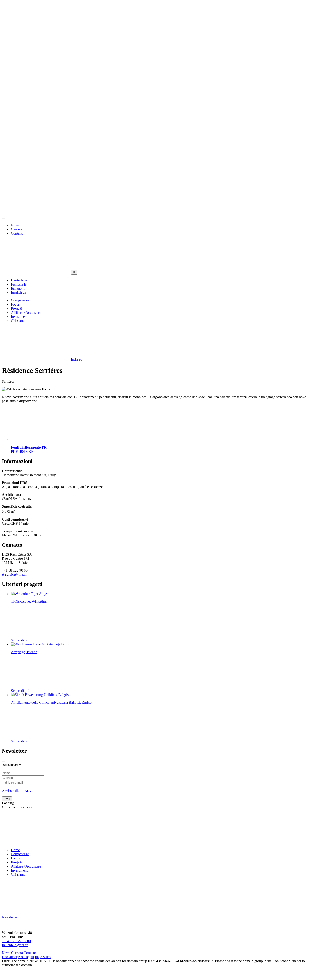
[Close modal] (3, 761)
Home (15, 850)
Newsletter (9, 917)
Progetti (16, 308)
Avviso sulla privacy (16, 790)
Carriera (17, 229)
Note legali (26, 957)
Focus (15, 304)
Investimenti (19, 317)
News (15, 225)
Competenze (20, 300)
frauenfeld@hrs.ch (15, 945)
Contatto (17, 233)
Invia (7, 798)
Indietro (76, 359)
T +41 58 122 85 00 (16, 941)
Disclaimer (9, 957)
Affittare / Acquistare (26, 312)
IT (74, 272)
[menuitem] (19, 280)
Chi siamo (18, 321)
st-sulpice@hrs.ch (14, 574)
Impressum (43, 957)
